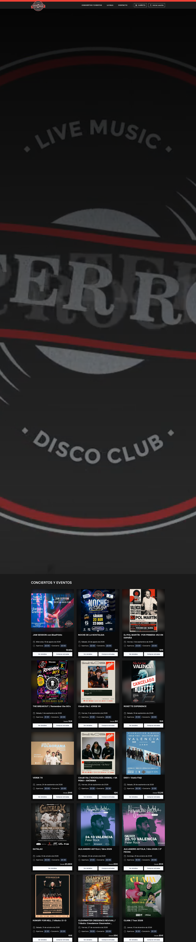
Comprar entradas (62, 725)
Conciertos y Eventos (92, 5)
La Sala (110, 5)
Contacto (122, 5)
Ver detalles (42, 654)
